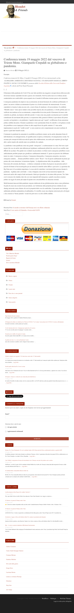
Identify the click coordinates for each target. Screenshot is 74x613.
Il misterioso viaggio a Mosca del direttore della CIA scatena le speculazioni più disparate (25, 517)
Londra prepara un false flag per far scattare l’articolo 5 (17, 492)
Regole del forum (11, 258)
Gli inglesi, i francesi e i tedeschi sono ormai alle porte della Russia (20, 376)
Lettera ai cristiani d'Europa (13, 577)
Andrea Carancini (11, 546)
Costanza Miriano (11, 555)
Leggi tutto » (16, 362)
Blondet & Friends (21, 8)
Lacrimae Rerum (10, 572)
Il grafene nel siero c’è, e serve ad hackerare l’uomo (17, 340)
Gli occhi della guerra (12, 564)
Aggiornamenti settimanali (15, 431)
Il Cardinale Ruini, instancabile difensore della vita (16, 470)
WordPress (45, 598)
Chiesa (10, 280)
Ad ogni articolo (12, 427)
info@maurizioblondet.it (15, 2)
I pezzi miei (12, 289)
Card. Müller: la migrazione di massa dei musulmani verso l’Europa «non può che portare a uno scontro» (29, 460)
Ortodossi (8, 581)
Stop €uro (9, 585)
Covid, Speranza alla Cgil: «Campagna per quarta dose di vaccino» (20, 328)
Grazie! (8, 260)
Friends (13, 200)
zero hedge (9, 589)
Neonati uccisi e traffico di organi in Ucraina (15, 334)
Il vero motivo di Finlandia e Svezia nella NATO (25, 210)
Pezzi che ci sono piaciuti (15, 293)
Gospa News (9, 568)
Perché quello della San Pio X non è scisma (15, 366)
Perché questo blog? (11, 256)
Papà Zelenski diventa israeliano (12, 316)
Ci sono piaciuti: (13, 351)
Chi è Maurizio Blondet (12, 253)
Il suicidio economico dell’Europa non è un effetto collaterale (31, 208)
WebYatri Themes (65, 598)
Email (7, 414)
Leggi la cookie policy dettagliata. (63, 601)
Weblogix (53, 598)
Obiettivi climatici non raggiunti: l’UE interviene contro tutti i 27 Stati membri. (23, 356)
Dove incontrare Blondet (13, 262)
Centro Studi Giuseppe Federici (14, 551)
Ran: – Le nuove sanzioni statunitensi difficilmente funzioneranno (20, 525)
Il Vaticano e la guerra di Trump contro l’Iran (15, 500)
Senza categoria (13, 298)
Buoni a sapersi (13, 276)
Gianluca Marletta (11, 559)
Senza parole (12, 302)
